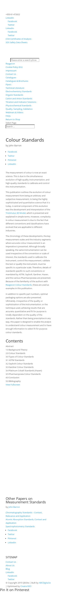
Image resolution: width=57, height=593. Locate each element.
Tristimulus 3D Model (16, 213)
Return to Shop (13, 119)
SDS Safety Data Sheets (16, 42)
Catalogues (11, 77)
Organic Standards (14, 94)
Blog (8, 568)
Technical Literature (15, 88)
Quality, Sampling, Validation (19, 109)
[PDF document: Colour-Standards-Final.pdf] (28, 439)
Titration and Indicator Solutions (21, 102)
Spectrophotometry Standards (20, 526)
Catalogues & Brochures (17, 81)
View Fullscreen (13, 384)
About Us (10, 565)
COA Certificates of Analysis (18, 38)
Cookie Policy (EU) (14, 67)
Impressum (11, 70)
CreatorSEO (25, 586)
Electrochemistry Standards (19, 91)
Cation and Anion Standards (19, 98)
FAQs (8, 115)
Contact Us (11, 74)
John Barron (15, 145)
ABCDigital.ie (45, 582)
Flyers (8, 84)
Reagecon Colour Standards (19, 284)
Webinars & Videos (14, 112)
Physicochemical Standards (18, 105)
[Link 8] (28, 56)
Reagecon (10, 63)
